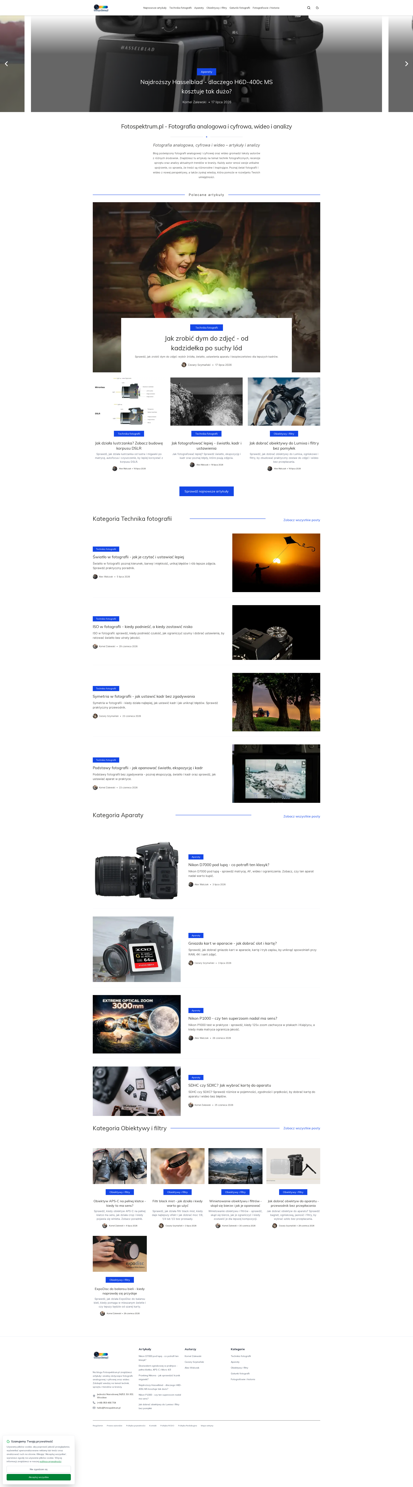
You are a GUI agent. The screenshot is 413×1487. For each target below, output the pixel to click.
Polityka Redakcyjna (187, 1425)
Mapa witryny (207, 1425)
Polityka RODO (167, 1425)
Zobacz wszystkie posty (301, 520)
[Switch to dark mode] (317, 8)
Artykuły (145, 1349)
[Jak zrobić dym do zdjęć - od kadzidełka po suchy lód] (206, 287)
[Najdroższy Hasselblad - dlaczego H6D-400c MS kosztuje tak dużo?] (206, 63)
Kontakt (152, 1425)
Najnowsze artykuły (155, 7)
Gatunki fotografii (240, 7)
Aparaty (199, 7)
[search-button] (309, 7)
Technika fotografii (180, 7)
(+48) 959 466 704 (106, 1402)
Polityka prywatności (135, 1425)
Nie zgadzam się (39, 1469)
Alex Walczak (192, 1367)
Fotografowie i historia (266, 7)
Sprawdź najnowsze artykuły (207, 491)
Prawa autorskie (114, 1425)
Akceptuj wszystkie (39, 1477)
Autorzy (190, 1349)
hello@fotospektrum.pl (109, 1407)
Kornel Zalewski (193, 1356)
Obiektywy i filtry (216, 7)
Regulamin (98, 1425)
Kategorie (238, 1349)
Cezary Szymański (194, 1361)
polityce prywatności (50, 1461)
